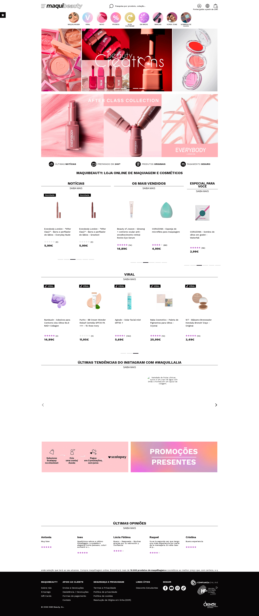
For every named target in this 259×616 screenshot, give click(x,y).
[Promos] (174, 456)
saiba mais (76, 188)
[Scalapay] (85, 456)
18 (132, 225)
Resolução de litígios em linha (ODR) (112, 600)
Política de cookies (103, 596)
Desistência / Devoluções (75, 592)
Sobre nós (46, 588)
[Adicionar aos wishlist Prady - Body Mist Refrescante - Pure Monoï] (164, 287)
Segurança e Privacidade (108, 582)
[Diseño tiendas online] (211, 604)
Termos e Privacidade (104, 588)
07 (124, 225)
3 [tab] (129, 88)
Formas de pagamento (74, 596)
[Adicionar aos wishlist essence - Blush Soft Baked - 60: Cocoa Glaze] (166, 196)
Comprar (58, 250)
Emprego (46, 592)
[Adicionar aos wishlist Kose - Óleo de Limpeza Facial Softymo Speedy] (129, 287)
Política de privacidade (105, 592)
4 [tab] (135, 88)
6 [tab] (91, 259)
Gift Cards (46, 596)
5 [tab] (142, 88)
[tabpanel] (129, 60)
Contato (67, 600)
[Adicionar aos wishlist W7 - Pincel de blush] (202, 199)
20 (128, 225)
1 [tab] (117, 88)
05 (118, 225)
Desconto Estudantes (147, 588)
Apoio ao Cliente (73, 582)
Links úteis (143, 582)
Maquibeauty (49, 582)
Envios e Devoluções (73, 588)
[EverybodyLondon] (129, 126)
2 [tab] (123, 88)
